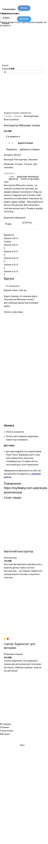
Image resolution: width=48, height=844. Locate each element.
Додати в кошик (25, 143)
